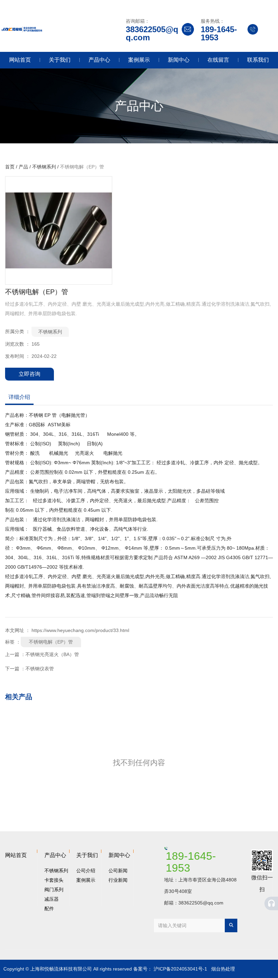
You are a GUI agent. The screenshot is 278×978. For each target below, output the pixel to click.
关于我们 (60, 60)
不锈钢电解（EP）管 (51, 642)
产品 (23, 166)
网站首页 (20, 60)
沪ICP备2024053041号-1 (180, 969)
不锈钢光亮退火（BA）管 (52, 654)
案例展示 (139, 60)
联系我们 (258, 60)
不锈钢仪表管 (39, 668)
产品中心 (99, 60)
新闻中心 (179, 60)
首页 (10, 166)
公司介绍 (85, 870)
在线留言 (218, 60)
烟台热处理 (223, 969)
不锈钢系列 (44, 166)
